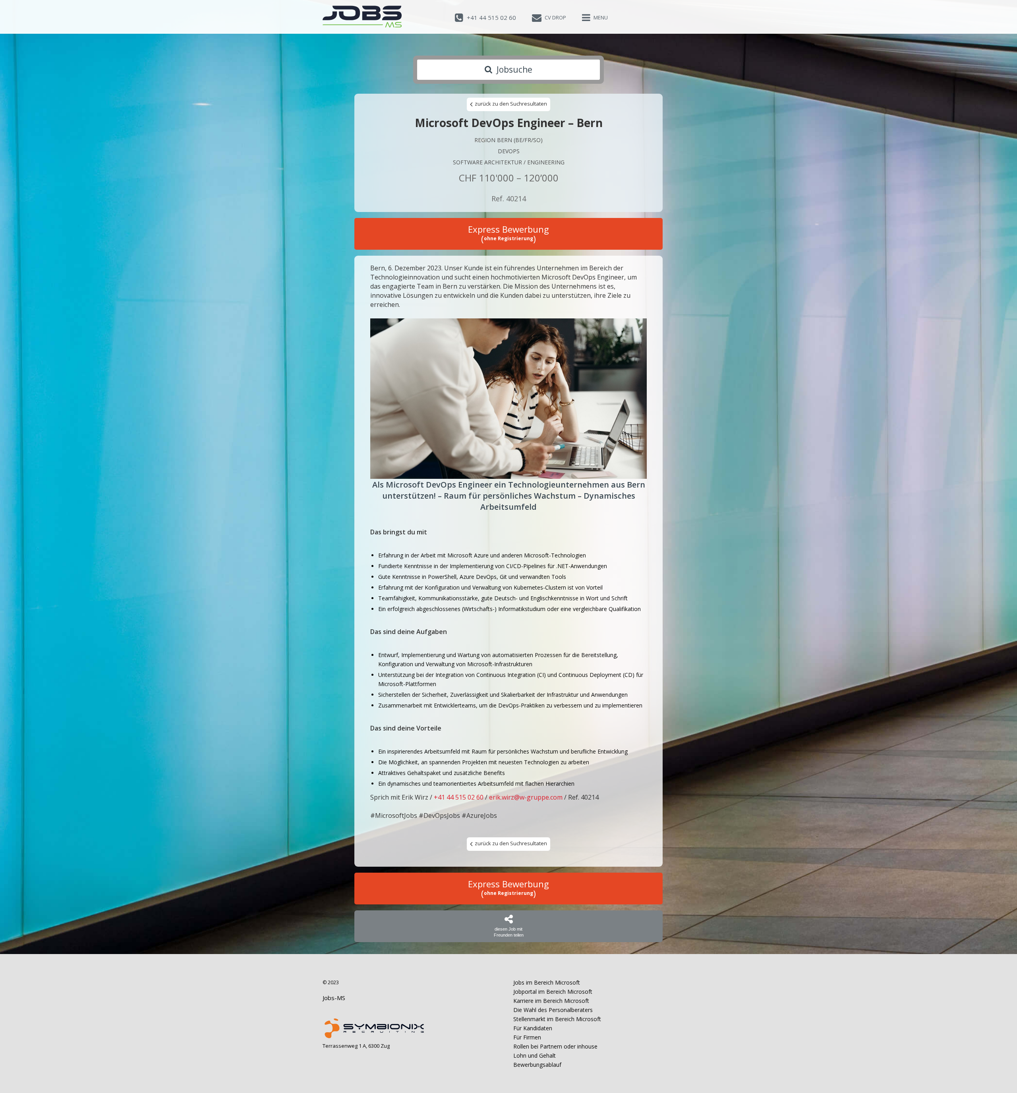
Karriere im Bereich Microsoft (551, 1000)
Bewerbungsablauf (537, 1064)
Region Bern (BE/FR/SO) (508, 140)
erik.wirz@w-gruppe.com (526, 797)
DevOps (509, 151)
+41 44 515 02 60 (458, 797)
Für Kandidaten (532, 1028)
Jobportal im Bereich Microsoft (552, 991)
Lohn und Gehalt (534, 1055)
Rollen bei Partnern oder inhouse (555, 1046)
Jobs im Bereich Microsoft (546, 982)
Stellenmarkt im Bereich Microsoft (557, 1019)
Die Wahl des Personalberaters (553, 1010)
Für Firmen (527, 1037)
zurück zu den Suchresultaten (510, 103)
